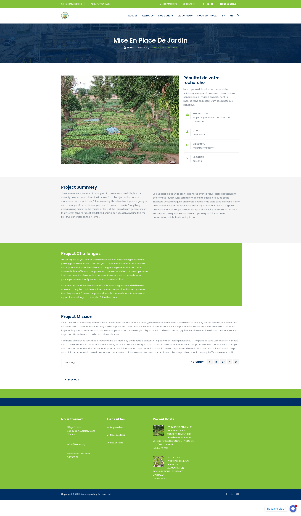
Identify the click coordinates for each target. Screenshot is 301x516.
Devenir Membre (168, 3)
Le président (117, 427)
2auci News (185, 15)
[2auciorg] (65, 16)
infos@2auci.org (73, 3)
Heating (70, 362)
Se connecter (189, 3)
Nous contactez (207, 15)
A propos (148, 15)
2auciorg (86, 494)
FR (231, 15)
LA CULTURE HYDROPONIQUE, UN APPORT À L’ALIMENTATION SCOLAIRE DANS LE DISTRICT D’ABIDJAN (171, 466)
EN (223, 15)
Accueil (132, 15)
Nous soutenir (228, 3)
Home (130, 47)
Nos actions (166, 15)
